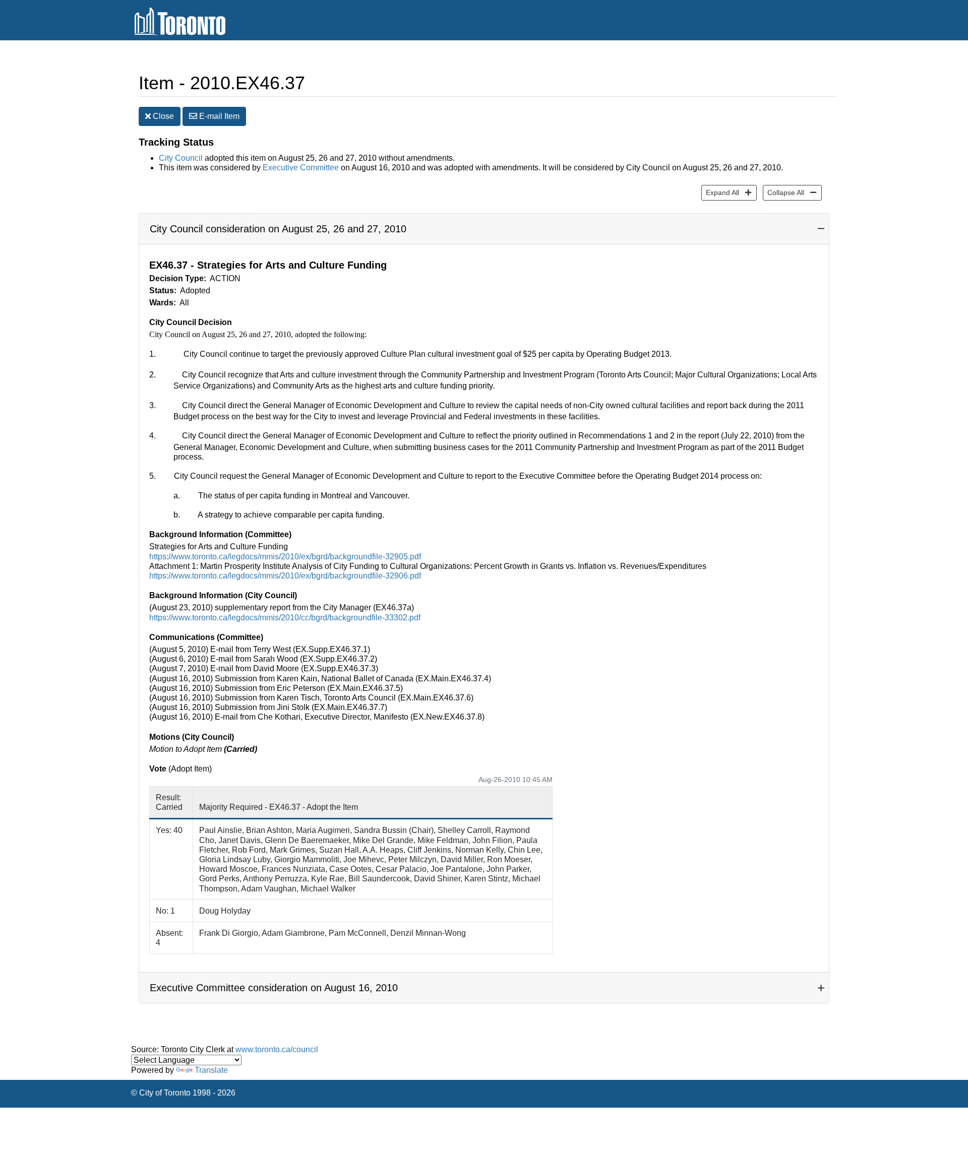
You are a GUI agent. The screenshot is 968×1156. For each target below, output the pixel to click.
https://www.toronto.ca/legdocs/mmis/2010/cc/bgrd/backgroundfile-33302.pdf (284, 617)
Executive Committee (301, 167)
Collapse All (783, 192)
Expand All (720, 192)
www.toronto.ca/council (276, 1049)
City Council (181, 158)
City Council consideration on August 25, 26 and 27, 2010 (278, 228)
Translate (211, 1070)
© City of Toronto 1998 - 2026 (183, 1092)
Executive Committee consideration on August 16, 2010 (274, 987)
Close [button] (162, 116)
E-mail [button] (218, 116)
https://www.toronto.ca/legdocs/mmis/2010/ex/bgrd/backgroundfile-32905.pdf (285, 556)
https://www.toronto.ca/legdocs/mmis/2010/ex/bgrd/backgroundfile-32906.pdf (285, 575)
